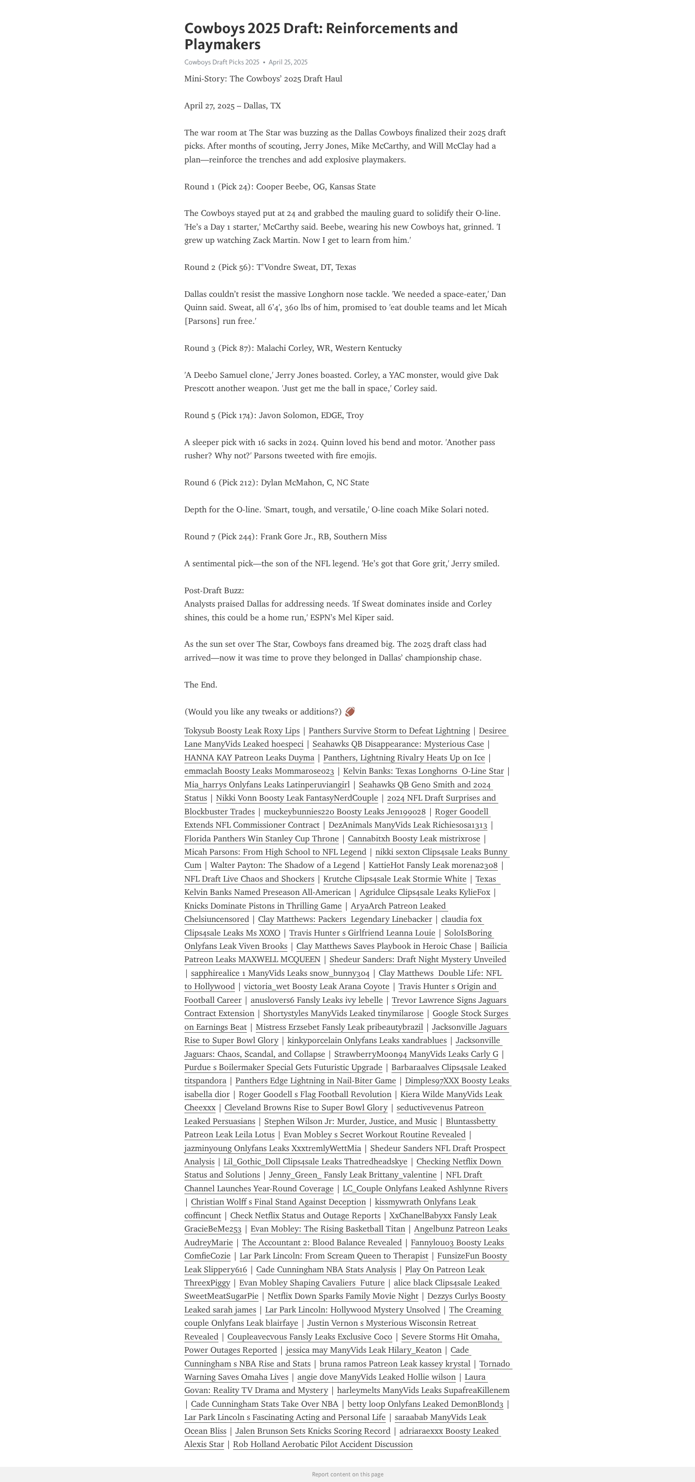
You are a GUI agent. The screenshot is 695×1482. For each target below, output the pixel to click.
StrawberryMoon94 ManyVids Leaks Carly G (416, 1054)
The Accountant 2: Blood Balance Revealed (322, 1242)
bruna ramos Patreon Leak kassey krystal (395, 1363)
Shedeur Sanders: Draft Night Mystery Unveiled (418, 959)
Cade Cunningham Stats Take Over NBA (265, 1404)
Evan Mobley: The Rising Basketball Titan (328, 1228)
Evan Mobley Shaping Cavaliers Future (312, 1282)
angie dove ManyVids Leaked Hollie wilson (376, 1377)
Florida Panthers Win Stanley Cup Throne (261, 838)
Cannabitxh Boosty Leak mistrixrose (414, 838)
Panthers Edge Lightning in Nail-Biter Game (315, 1080)
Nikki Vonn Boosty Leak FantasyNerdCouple (297, 798)
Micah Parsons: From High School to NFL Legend (275, 852)
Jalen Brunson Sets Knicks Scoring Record (313, 1431)
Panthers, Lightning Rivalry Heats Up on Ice (404, 757)
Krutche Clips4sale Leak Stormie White (395, 879)
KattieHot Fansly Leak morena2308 (433, 865)
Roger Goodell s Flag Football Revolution (315, 1094)
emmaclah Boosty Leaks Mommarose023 (259, 771)
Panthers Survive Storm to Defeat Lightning (389, 730)
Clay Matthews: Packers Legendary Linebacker (345, 919)
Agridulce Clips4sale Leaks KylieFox (425, 892)
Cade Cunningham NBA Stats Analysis (326, 1269)
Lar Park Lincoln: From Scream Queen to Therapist (334, 1255)
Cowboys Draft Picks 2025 (222, 62)
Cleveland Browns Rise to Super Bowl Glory (306, 1107)
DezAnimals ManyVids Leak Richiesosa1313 (408, 825)
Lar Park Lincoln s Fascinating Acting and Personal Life (285, 1417)
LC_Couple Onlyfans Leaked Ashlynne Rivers (425, 1188)
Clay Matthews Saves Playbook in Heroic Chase (383, 946)
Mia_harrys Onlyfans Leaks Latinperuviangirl (267, 784)
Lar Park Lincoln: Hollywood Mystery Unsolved (352, 1309)
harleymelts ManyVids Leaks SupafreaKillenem (423, 1390)
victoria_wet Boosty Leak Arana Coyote (317, 986)
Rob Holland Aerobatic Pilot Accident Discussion (323, 1444)
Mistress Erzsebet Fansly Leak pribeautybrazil (339, 1027)
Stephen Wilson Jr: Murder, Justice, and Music (350, 1121)
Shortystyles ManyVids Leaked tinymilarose (343, 1013)
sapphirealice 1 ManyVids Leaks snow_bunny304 (280, 973)
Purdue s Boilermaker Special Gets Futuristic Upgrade (283, 1067)
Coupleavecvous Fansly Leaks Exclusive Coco (309, 1336)
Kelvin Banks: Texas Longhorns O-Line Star (423, 771)
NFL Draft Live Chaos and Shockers (249, 879)
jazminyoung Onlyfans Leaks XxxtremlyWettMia (272, 1148)
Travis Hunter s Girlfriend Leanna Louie (362, 933)
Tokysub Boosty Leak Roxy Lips (242, 730)
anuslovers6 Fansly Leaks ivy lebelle (317, 1000)
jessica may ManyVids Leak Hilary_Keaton (364, 1350)
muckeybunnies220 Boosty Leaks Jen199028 (345, 811)
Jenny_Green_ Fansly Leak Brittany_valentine (353, 1175)
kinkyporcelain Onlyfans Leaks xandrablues (367, 1040)
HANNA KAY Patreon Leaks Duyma (249, 757)
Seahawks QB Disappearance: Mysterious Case (398, 744)
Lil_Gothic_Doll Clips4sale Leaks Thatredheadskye (316, 1161)
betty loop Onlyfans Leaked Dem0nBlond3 (426, 1404)
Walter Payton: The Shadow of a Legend (285, 865)
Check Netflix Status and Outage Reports (305, 1215)
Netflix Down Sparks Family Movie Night (343, 1296)
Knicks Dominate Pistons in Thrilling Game (263, 906)
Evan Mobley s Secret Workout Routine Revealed (375, 1134)
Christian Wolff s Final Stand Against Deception (278, 1201)
